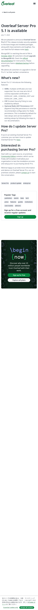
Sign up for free (19, 275)
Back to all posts (8, 12)
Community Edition (8, 156)
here (26, 49)
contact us (25, 173)
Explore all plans (19, 280)
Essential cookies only (10, 607)
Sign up (20, 217)
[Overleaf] (7, 3)
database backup (22, 63)
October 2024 (6, 56)
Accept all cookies (27, 607)
